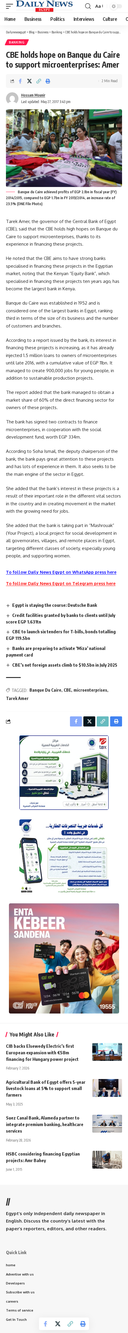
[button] (11, 6)
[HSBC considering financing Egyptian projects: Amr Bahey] (107, 1160)
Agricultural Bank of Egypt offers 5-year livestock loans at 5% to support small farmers (45, 1088)
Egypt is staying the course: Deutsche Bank (54, 605)
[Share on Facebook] (20, 81)
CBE (67, 690)
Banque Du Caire (45, 690)
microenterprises (90, 690)
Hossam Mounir (33, 95)
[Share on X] (29, 81)
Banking (17, 42)
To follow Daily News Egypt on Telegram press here (60, 583)
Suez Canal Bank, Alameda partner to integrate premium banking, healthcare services (44, 1124)
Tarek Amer (17, 698)
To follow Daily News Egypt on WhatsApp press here (61, 572)
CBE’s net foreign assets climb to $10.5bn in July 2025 (64, 665)
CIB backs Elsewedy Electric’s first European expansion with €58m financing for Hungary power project (42, 1052)
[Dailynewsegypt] (44, 6)
